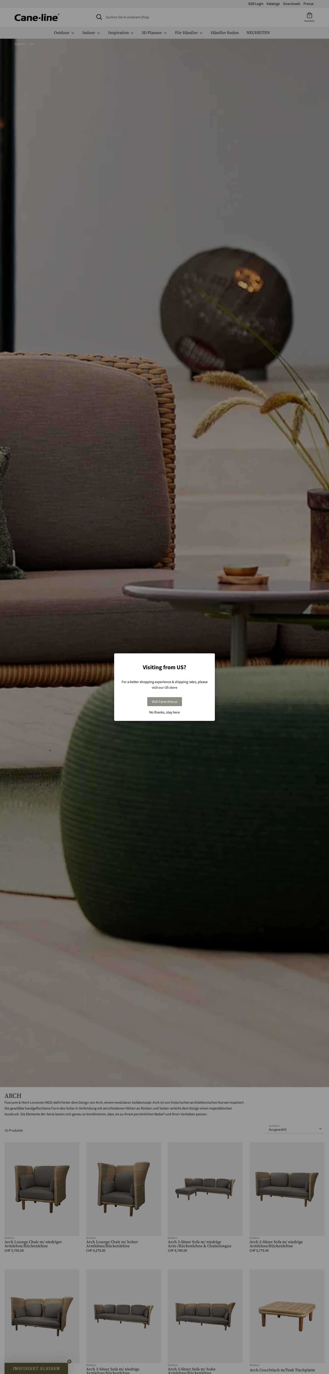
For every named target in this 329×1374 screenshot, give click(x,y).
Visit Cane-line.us (164, 701)
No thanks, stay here (164, 712)
